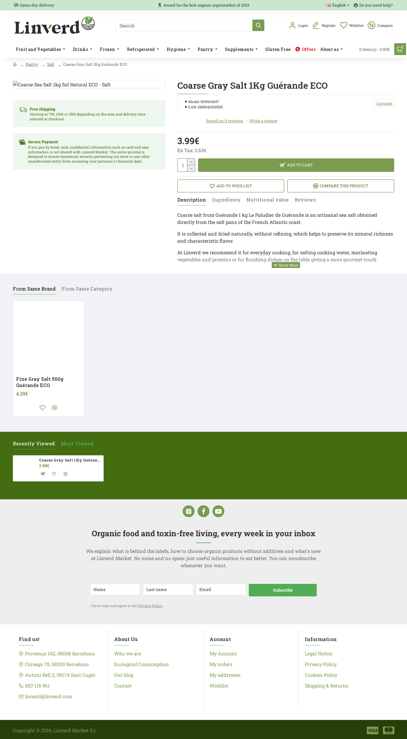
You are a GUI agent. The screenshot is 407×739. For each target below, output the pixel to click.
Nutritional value (267, 200)
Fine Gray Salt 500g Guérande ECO (39, 382)
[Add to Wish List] (43, 408)
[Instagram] (189, 511)
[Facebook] (203, 511)
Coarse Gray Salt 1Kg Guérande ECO (70, 460)
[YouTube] (218, 511)
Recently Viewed (34, 444)
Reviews (305, 200)
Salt (50, 64)
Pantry (32, 64)
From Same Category (87, 289)
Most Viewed (77, 444)
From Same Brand (34, 289)
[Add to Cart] (42, 473)
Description (191, 200)
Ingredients (226, 200)
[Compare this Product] (54, 408)
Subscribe (283, 590)
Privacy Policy (150, 605)
